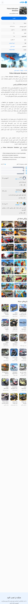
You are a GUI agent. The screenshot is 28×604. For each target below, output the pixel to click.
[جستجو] (2, 2)
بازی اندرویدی (12, 43)
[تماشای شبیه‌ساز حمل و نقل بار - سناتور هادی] (20, 286)
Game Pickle (12, 50)
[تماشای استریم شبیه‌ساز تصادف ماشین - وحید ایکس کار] (20, 279)
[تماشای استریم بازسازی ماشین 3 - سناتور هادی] (7, 294)
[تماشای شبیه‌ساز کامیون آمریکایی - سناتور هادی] (7, 263)
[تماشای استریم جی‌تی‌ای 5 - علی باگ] (7, 279)
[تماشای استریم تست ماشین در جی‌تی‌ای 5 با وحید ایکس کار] (7, 240)
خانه (26, 70)
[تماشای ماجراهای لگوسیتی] (20, 294)
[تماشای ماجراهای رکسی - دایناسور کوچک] (7, 286)
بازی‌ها (22, 70)
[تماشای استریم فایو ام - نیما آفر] (20, 225)
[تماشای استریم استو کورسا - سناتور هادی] (7, 256)
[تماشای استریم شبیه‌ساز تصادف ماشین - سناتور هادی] (20, 271)
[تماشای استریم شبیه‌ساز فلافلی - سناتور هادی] (20, 232)
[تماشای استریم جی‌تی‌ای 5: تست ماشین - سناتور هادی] (7, 271)
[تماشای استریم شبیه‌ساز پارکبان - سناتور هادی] (7, 248)
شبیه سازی (12, 46)
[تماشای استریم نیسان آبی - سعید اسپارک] (20, 248)
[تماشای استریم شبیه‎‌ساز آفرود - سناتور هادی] (7, 232)
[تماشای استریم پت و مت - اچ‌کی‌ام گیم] (20, 263)
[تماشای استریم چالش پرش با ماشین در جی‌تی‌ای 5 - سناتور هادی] (20, 256)
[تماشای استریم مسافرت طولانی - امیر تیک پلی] (20, 240)
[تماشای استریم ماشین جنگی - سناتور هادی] (7, 225)
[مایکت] (23, 3)
